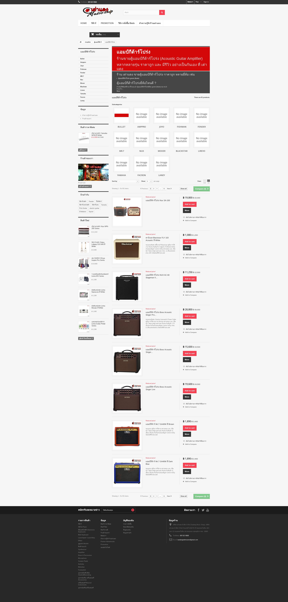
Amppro (83, 62)
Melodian (81, 567)
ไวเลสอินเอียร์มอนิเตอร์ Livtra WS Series (100, 275)
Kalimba (81, 564)
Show (143, 181)
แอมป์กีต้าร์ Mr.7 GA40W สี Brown (160, 424)
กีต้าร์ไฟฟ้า (82, 201)
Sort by (114, 181)
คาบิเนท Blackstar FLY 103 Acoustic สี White (157, 239)
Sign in (206, 2)
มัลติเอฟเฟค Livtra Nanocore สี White (98, 291)
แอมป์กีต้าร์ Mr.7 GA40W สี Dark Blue (159, 462)
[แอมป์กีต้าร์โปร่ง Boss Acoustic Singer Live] (127, 398)
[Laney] (161, 164)
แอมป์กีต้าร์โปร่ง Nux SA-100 (158, 200)
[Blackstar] (181, 139)
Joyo (82, 66)
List (208, 183)
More (118, 91)
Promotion (107, 23)
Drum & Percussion (85, 555)
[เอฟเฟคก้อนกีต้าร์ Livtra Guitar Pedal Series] (83, 326)
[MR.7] (121, 139)
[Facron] (141, 164)
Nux (81, 80)
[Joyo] (161, 115)
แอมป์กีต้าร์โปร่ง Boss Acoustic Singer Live (159, 388)
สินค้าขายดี (104, 530)
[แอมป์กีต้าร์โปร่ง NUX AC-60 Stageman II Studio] (127, 286)
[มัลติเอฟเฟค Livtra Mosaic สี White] (83, 310)
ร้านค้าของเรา (86, 119)
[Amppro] (141, 115)
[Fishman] (181, 115)
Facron (82, 97)
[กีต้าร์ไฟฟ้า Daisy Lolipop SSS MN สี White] (83, 247)
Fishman (83, 69)
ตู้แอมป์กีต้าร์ (98, 42)
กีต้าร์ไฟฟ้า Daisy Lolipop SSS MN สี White (98, 244)
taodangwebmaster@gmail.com (188, 540)
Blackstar (83, 87)
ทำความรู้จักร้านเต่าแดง (150, 23)
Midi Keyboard (83, 535)
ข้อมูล (83, 109)
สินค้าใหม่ (84, 220)
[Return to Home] (80, 42)
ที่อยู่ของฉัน (127, 530)
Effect (80, 541)
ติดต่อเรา (190, 2)
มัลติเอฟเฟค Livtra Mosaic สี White (98, 307)
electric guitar (94, 208)
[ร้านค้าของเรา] (93, 172)
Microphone (82, 558)
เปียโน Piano (82, 527)
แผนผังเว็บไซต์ (105, 547)
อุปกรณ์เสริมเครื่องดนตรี (86, 588)
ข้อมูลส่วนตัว (127, 533)
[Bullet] (121, 115)
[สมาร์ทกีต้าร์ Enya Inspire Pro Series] (83, 263)
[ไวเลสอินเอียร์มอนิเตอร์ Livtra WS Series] (83, 279)
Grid (204, 183)
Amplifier (88, 42)
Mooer (82, 83)
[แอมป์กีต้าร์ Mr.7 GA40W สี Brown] (127, 435)
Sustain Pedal (83, 561)
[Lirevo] (202, 139)
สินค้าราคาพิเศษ (87, 127)
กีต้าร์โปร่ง (95, 205)
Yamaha (83, 94)
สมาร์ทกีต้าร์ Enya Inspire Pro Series (98, 259)
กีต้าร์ (93, 23)
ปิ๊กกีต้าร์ (98, 201)
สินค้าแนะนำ (82, 546)
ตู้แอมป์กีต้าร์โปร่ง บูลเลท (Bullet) (128, 78)
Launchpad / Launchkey (86, 538)
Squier (91, 211)
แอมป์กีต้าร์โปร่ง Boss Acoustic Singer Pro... (159, 313)
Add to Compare (191, 220)
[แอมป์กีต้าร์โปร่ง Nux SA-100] (127, 212)
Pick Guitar (83, 208)
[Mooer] (161, 139)
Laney (82, 100)
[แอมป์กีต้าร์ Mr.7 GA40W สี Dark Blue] (127, 473)
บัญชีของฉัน (128, 520)
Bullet (82, 59)
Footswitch (82, 570)
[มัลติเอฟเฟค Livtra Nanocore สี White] (83, 295)
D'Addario (82, 211)
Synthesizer (82, 549)
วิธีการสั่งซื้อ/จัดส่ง (126, 23)
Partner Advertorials (108, 541)
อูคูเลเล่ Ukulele (83, 543)
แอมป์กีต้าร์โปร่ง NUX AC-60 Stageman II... (157, 276)
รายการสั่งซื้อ (127, 524)
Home (83, 23)
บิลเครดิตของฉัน (128, 527)
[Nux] (141, 139)
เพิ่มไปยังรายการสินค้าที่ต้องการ (195, 217)
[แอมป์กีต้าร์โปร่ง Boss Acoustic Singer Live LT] (127, 361)
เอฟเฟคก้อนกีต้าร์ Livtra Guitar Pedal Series (98, 324)
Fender (82, 73)
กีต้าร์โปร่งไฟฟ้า (84, 205)
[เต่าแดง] (99, 11)
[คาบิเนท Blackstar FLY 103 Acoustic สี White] (127, 249)
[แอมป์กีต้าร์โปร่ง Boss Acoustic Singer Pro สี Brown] (127, 324)
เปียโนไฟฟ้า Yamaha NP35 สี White (99, 134)
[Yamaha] (121, 164)
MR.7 (82, 76)
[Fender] (202, 115)
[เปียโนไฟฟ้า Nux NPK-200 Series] (83, 231)
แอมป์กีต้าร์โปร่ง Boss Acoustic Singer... (159, 351)
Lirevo (82, 90)
